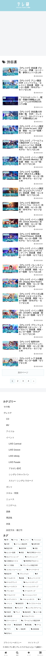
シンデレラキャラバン (19, 474)
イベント (10, 437)
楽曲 (8, 511)
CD (7, 419)
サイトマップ (33, 643)
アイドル (10, 431)
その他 (7, 407)
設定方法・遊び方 (14, 530)
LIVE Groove (14, 450)
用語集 (9, 518)
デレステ (8, 413)
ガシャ (9, 487)
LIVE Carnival (15, 444)
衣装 (8, 524)
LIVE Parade (14, 462)
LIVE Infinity (14, 456)
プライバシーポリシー (12, 643)
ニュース (10, 499)
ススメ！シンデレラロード (21, 481)
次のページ (23, 372)
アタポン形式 (15, 468)
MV (7, 425)
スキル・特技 (12, 493)
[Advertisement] (23, 34)
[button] (41, 380)
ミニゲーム (11, 505)
